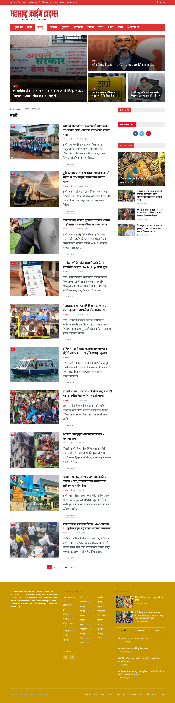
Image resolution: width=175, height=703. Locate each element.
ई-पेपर (62, 2)
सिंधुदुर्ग (100, 629)
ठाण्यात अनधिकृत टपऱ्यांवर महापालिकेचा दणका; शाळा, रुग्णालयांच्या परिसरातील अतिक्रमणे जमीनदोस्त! (85, 481)
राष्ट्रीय (18, 2)
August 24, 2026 (98, 101)
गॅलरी (57, 2)
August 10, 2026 (78, 186)
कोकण (34, 109)
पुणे (81, 624)
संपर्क (67, 2)
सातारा (99, 624)
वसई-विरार (101, 611)
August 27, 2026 (28, 101)
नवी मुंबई (83, 602)
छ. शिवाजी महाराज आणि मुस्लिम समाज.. (133, 648)
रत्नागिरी (83, 642)
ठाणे (15, 86)
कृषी (64, 609)
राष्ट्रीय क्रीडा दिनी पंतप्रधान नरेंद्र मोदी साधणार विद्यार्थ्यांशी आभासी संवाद (123, 65)
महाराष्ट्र (24, 2)
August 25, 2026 (98, 70)
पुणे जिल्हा (84, 629)
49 (66, 567)
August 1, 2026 (77, 400)
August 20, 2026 (138, 101)
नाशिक (82, 611)
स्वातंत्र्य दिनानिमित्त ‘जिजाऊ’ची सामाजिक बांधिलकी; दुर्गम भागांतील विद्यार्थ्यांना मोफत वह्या (86, 130)
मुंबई (81, 638)
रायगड (99, 602)
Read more (69, 164)
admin (17, 101)
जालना (65, 639)
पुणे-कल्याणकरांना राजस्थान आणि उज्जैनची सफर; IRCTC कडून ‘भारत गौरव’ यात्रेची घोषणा (86, 177)
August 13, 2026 (78, 139)
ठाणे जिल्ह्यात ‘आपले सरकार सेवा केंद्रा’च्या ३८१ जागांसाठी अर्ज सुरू (145, 94)
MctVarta (73, 2)
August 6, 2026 (77, 272)
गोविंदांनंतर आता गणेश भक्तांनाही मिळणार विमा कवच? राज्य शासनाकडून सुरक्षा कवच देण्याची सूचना (149, 196)
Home (12, 109)
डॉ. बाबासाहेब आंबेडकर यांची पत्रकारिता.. (133, 638)
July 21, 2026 (76, 490)
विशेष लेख (45, 2)
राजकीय (31, 2)
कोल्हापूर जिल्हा (68, 623)
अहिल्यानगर (67, 605)
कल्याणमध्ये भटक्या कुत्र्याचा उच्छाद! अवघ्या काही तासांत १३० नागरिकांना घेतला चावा (86, 222)
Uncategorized (69, 597)
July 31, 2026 (76, 443)
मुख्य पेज (12, 2)
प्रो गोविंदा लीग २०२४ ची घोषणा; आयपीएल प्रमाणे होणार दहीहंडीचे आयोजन (139, 660)
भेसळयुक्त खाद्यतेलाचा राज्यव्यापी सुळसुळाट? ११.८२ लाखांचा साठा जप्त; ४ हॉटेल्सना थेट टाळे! (149, 228)
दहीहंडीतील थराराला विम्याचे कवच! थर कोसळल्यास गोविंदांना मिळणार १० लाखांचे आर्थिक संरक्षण (150, 212)
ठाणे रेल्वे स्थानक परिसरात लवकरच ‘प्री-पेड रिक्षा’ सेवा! (103, 94)
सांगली (100, 620)
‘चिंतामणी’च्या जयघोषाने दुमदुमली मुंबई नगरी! (138, 179)
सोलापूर (100, 633)
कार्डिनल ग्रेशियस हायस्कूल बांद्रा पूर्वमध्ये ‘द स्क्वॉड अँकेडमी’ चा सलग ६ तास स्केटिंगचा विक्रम (141, 673)
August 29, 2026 (127, 183)
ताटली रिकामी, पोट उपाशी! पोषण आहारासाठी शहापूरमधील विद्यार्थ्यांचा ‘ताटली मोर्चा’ (87, 393)
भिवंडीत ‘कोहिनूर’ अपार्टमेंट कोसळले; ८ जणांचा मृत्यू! (84, 436)
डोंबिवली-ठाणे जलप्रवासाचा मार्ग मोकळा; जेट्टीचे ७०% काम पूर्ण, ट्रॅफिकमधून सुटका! (85, 351)
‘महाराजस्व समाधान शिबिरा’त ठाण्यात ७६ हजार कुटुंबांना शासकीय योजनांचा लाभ (85, 308)
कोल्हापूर (66, 618)
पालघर (82, 615)
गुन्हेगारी (37, 2)
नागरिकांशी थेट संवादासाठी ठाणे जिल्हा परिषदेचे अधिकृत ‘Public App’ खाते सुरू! (85, 265)
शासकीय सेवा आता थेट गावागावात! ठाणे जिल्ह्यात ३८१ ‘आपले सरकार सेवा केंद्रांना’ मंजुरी (48, 93)
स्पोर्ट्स (52, 2)
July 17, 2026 (76, 533)
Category (19, 109)
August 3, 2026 (77, 357)
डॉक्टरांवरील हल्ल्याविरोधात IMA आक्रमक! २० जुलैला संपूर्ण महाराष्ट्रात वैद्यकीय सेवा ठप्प (86, 526)
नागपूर (82, 606)
